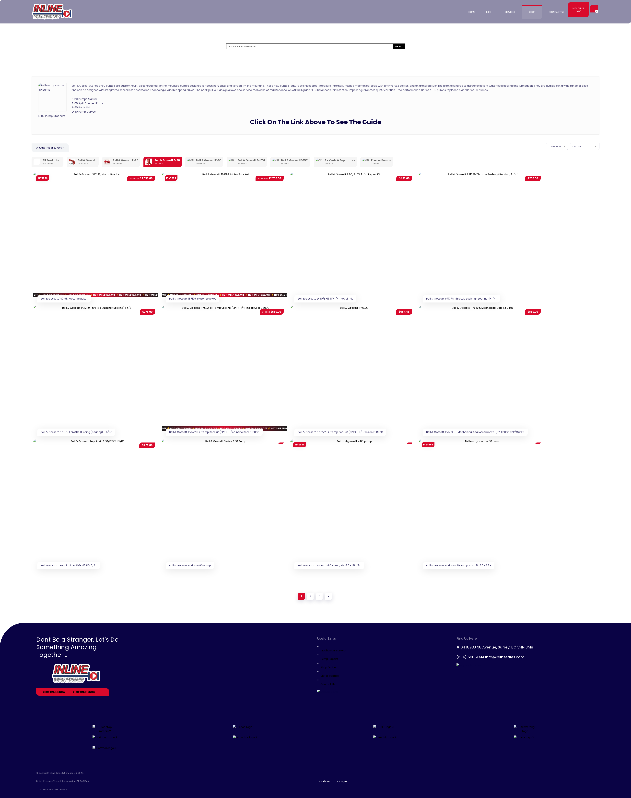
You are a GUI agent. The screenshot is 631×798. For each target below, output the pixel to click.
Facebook (324, 781)
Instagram (343, 781)
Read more (275, 452)
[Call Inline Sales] (224, 575)
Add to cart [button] (146, 185)
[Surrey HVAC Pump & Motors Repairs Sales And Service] (52, 12)
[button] (593, 8)
